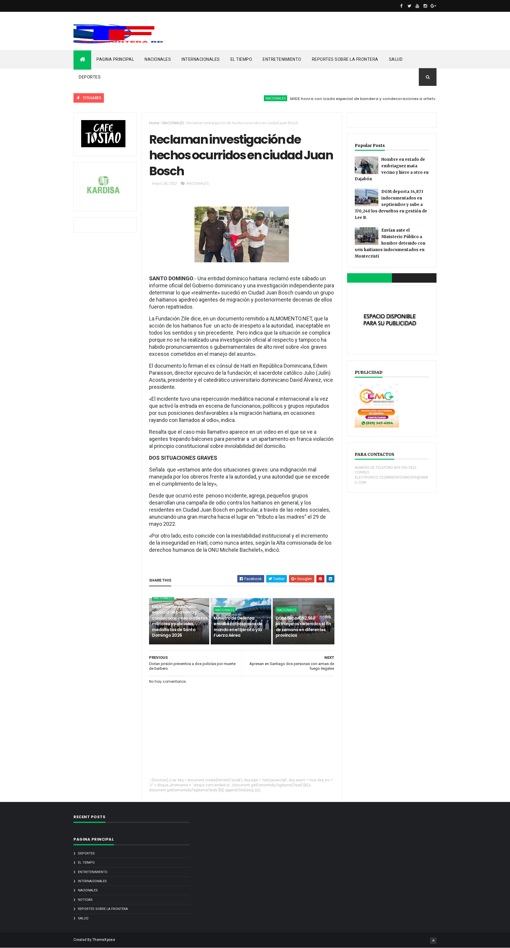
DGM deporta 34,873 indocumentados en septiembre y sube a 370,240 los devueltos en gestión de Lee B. (391, 204)
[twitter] (409, 6)
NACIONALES (158, 59)
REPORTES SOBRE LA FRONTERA (345, 59)
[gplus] (433, 6)
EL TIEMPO (241, 59)
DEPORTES (90, 77)
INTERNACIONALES (201, 59)
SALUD (396, 59)
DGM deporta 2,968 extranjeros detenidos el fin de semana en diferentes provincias (303, 626)
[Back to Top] (433, 940)
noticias (85, 900)
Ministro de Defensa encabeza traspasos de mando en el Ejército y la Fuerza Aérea (238, 626)
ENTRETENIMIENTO (282, 59)
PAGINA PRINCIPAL (115, 59)
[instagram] (425, 6)
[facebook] (401, 6)
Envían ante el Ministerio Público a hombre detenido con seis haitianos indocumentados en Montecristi (390, 243)
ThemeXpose (103, 940)
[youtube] (417, 6)
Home (154, 122)
